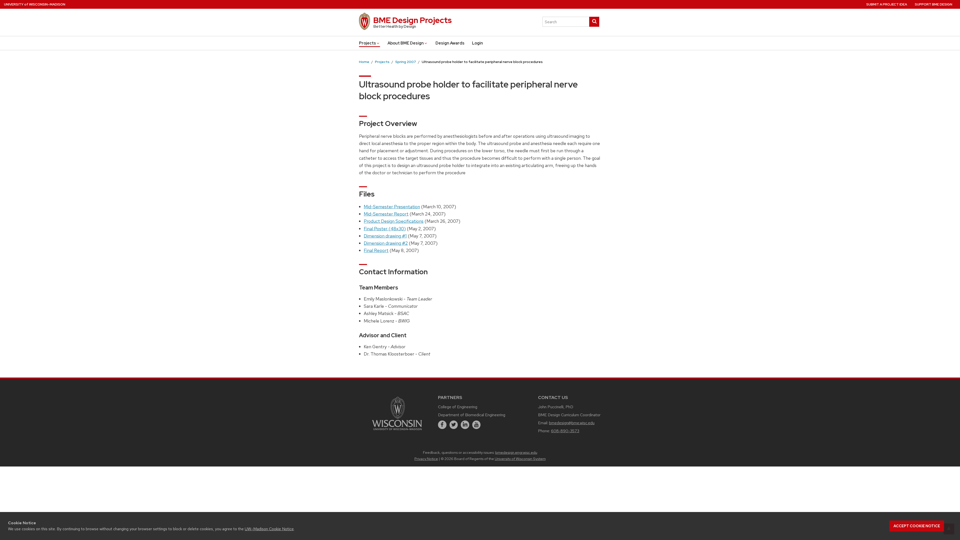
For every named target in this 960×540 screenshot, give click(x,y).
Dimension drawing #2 (386, 243)
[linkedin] (465, 424)
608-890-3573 (565, 431)
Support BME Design (933, 4)
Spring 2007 (405, 62)
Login (477, 43)
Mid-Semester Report (386, 214)
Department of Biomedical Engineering (471, 415)
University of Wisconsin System (520, 458)
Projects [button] (367, 43)
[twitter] (454, 424)
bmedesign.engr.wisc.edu (516, 452)
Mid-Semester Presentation (392, 207)
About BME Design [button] (406, 43)
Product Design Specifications (394, 221)
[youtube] (476, 424)
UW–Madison (34, 4)
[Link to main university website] (397, 431)
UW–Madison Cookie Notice (269, 529)
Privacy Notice (426, 458)
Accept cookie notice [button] (917, 526)
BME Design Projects (412, 20)
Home (364, 62)
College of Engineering (457, 407)
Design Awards (450, 43)
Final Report (376, 250)
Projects (382, 62)
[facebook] (442, 424)
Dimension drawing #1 (385, 236)
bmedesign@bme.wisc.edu (571, 423)
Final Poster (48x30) (385, 229)
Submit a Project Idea (886, 4)
